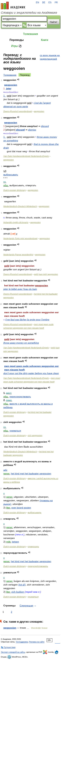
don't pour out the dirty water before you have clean (31, 373)
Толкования (30, 34)
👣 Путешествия (8, 647)
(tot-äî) (22, 584)
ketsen (15, 541)
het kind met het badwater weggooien (31, 473)
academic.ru (13, 5)
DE (43, 2)
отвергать (33, 546)
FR (56, 2)
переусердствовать (20, 396)
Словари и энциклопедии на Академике (29, 12)
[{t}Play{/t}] (18, 79)
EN (37, 2)
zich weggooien (35, 435)
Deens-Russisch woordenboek (17, 111)
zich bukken (17, 591)
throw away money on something (21, 342)
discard (45, 126)
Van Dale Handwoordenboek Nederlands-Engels (26, 156)
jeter (8, 88)
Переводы (16, 40)
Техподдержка (22, 642)
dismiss (32, 129)
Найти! (53, 22)
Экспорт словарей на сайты (13, 652)
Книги (44, 40)
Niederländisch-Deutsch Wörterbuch (20, 206)
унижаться (15, 430)
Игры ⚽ (16, 45)
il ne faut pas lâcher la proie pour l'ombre (27, 319)
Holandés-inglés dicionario (15, 222)
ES (50, 2)
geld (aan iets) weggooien (46, 274)
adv (5, 470)
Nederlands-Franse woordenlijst (18, 254)
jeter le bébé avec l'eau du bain (20, 289)
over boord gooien (21, 507)
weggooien (10, 85)
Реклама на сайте (36, 642)
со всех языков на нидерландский (50, 57)
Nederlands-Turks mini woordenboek (20, 238)
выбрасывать (10, 174)
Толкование (9, 75)
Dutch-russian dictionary (14, 190)
